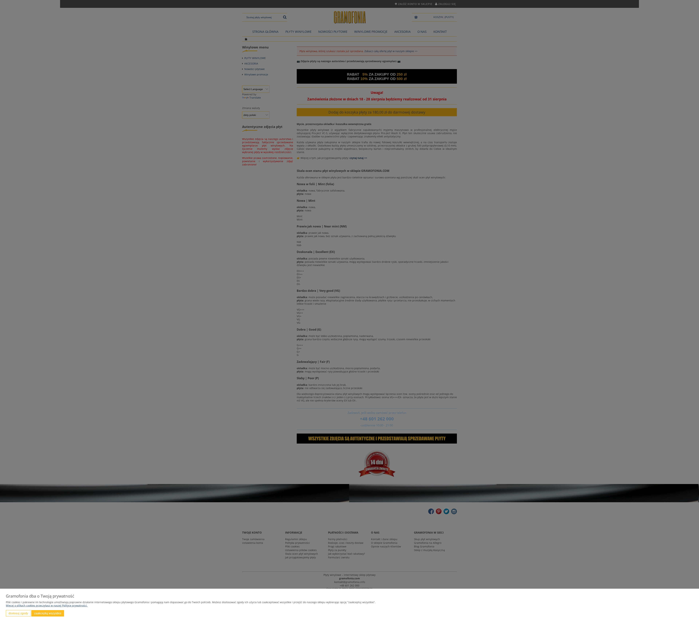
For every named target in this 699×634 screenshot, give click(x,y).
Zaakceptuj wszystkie (47, 613)
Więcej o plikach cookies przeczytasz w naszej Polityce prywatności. (47, 605)
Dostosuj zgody (18, 613)
